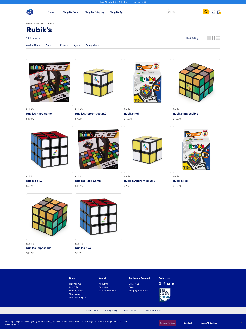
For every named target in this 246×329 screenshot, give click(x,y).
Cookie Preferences (152, 310)
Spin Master (105, 287)
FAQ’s (131, 287)
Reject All (188, 323)
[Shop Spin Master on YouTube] (168, 284)
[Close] (241, 323)
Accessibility (130, 310)
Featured (52, 12)
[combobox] (188, 11)
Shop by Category (94, 12)
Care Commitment (107, 290)
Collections (39, 23)
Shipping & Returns (138, 290)
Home (29, 23)
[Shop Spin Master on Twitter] (173, 284)
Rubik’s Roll (131, 113)
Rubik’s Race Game (39, 113)
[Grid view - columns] (209, 38)
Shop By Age (117, 12)
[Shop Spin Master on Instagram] (160, 284)
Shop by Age (75, 294)
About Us (103, 283)
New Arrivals (75, 283)
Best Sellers (74, 287)
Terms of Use (91, 310)
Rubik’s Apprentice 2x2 (90, 113)
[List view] (218, 38)
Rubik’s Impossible (185, 113)
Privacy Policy (111, 310)
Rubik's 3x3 (34, 180)
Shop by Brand (71, 12)
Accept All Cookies (209, 323)
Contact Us (134, 283)
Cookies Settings (167, 323)
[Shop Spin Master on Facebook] (164, 284)
